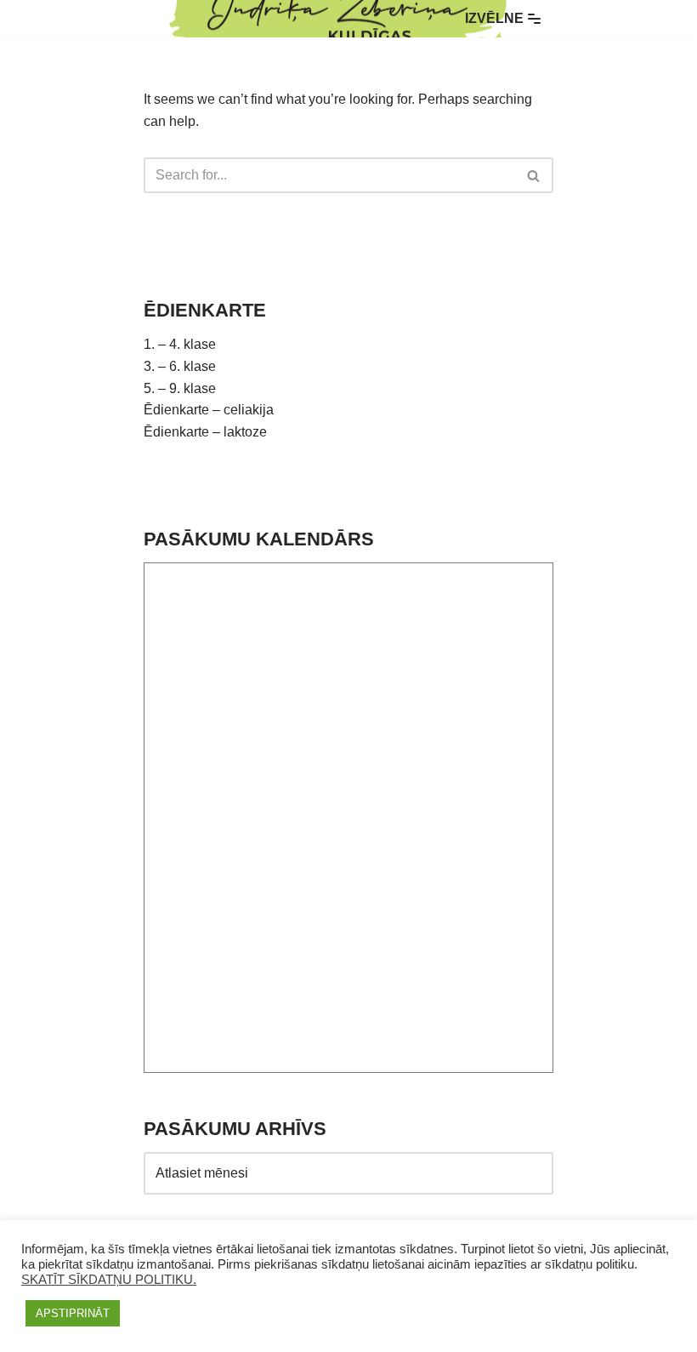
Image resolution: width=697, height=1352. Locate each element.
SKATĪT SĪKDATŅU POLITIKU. (108, 1279)
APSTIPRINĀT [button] (73, 1313)
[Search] (534, 175)
